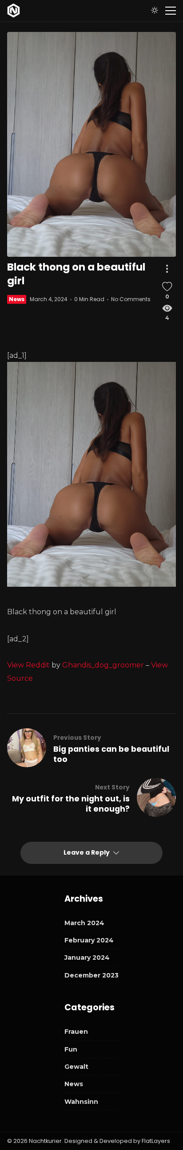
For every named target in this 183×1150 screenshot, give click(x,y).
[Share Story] (167, 269)
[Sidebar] (170, 11)
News (16, 299)
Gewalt (76, 1067)
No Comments (131, 299)
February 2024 (89, 940)
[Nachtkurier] (13, 11)
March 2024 (84, 923)
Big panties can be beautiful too (111, 754)
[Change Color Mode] (154, 11)
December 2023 (91, 975)
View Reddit (28, 665)
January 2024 (87, 958)
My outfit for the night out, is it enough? (71, 804)
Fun (70, 1049)
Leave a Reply (87, 852)
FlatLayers (156, 1141)
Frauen (76, 1032)
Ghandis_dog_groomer (103, 665)
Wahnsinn (81, 1102)
